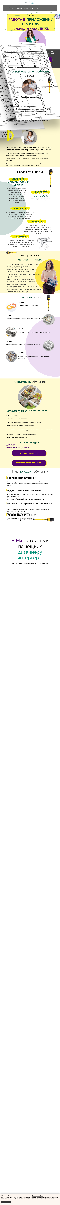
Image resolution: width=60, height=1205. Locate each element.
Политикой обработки (37, 1195)
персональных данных (49, 1195)
